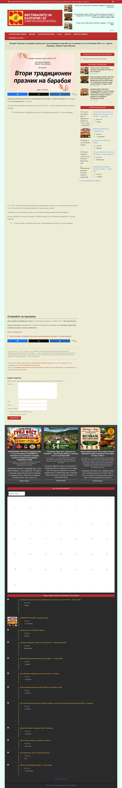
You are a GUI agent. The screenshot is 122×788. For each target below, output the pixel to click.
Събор (92, 464)
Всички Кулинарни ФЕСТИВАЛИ (90, 181)
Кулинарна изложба (53, 351)
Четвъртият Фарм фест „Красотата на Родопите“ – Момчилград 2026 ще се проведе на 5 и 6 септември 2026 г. (61, 453)
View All (111, 30)
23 (107, 554)
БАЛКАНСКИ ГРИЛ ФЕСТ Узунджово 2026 (34, 618)
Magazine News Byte (59, 785)
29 (91, 570)
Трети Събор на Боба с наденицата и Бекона (35, 740)
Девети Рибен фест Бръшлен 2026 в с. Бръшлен (36, 728)
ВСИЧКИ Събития (60, 779)
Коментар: (10, 384)
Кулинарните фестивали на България (94, 59)
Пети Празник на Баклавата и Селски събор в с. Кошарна (39, 673)
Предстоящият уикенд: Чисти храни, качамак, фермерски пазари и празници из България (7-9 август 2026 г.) (98, 453)
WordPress (73, 785)
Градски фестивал (63, 458)
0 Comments (36, 356)
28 (76, 570)
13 (61, 539)
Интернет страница (12, 408)
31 (76, 508)
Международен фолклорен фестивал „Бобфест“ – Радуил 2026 (102, 169)
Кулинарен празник (39, 351)
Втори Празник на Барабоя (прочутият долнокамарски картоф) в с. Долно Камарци (40, 336)
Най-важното (65, 351)
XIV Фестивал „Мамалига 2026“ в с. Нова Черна (36, 765)
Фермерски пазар (13, 353)
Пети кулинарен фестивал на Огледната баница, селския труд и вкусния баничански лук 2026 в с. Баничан (56, 703)
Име (8, 401)
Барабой (45, 353)
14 (76, 539)
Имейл (9, 405)
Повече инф (11, 332)
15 (91, 539)
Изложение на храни (26, 462)
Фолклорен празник (63, 461)
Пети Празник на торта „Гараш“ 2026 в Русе (35, 753)
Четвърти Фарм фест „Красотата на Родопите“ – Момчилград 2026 (43, 642)
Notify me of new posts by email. (17, 414)
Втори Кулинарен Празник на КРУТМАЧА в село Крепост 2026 (41, 687)
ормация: (19, 332)
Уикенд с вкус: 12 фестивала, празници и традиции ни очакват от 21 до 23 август (102, 69)
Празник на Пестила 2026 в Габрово (32, 630)
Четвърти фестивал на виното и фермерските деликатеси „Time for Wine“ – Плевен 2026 (103, 114)
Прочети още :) (24, 481)
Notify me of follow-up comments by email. (20, 411)
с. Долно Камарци (20, 356)
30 (107, 570)
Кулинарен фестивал (107, 459)
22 (91, 554)
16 (107, 539)
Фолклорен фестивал (27, 353)
